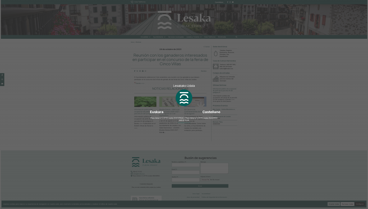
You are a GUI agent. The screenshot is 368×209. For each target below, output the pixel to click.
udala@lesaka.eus (184, 123)
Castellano (211, 112)
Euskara (156, 112)
